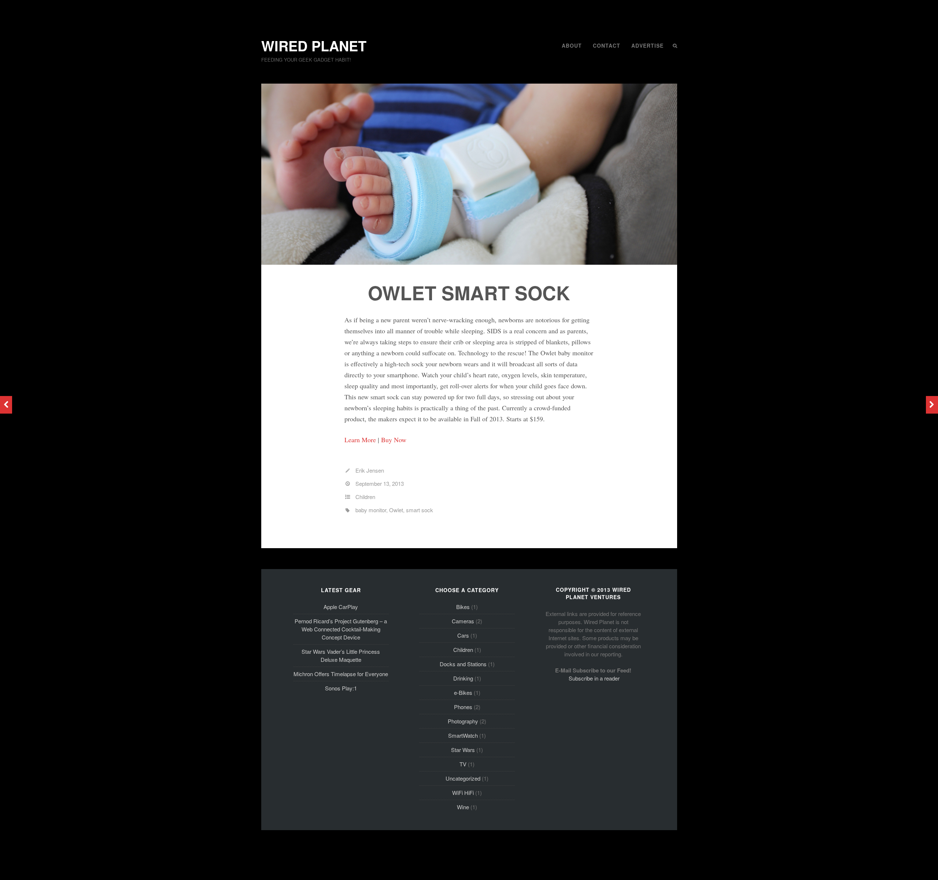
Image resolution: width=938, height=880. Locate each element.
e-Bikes (463, 692)
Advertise (647, 45)
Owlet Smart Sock (469, 292)
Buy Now (393, 439)
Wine (463, 807)
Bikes (463, 606)
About (572, 45)
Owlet (396, 510)
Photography (463, 721)
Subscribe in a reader (594, 678)
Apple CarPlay (341, 606)
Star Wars (463, 750)
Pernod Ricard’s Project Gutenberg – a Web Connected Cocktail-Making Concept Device (341, 629)
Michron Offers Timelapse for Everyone (340, 674)
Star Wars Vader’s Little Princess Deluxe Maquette (341, 655)
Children (365, 496)
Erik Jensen (369, 470)
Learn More (360, 439)
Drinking (463, 678)
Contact (606, 45)
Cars (463, 635)
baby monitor (370, 510)
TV (462, 764)
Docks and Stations (463, 664)
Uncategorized (463, 778)
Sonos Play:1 (341, 688)
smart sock (419, 510)
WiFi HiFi (463, 792)
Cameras (463, 621)
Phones (463, 707)
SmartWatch (463, 735)
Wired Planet (313, 46)
